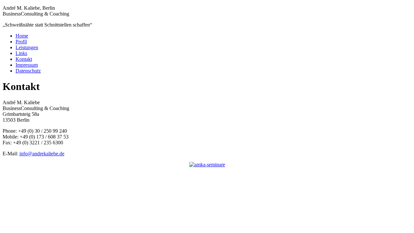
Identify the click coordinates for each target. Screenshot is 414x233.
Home (22, 36)
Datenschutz (28, 70)
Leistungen (27, 47)
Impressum (27, 65)
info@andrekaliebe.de (41, 153)
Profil (21, 41)
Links (21, 53)
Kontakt (24, 59)
